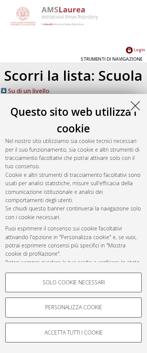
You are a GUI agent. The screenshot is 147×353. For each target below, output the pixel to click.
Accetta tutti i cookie (73, 332)
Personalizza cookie (73, 307)
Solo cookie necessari (74, 282)
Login (139, 49)
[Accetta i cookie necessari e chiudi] (135, 106)
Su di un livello (27, 91)
